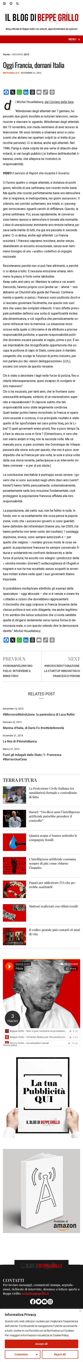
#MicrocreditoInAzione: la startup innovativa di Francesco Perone (62, 671)
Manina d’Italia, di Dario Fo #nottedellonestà (33, 728)
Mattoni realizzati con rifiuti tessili (53, 906)
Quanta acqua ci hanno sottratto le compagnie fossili (53, 837)
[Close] (80, 1311)
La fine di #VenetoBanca (20, 741)
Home (6, 54)
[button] (6, 3)
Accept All (41, 1343)
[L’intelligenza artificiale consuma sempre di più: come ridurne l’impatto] (14, 865)
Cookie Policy (61, 1335)
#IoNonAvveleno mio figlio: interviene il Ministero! (18, 671)
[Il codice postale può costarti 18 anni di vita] (14, 936)
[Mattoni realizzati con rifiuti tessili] (14, 912)
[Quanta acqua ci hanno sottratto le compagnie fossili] (14, 842)
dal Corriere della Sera (59, 102)
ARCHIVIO (17, 54)
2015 (26, 54)
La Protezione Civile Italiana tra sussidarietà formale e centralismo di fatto (53, 792)
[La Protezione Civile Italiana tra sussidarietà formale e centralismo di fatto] (14, 795)
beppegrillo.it (11, 73)
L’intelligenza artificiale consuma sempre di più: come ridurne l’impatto (52, 863)
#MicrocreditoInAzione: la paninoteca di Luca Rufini (39, 714)
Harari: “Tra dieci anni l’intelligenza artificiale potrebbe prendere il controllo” (54, 816)
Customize (21, 1354)
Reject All (60, 1354)
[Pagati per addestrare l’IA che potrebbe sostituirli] (14, 889)
